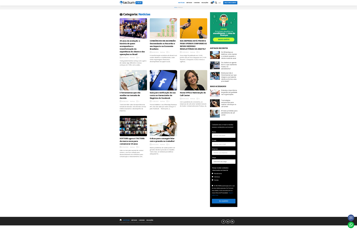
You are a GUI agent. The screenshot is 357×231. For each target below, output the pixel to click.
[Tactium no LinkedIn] (228, 222)
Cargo (214, 157)
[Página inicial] (121, 220)
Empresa (215, 149)
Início (175, 7)
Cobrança (217, 177)
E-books (197, 2)
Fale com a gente (230, 2)
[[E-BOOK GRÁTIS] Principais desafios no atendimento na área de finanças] (223, 28)
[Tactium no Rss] (232, 222)
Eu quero (223, 201)
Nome (214, 132)
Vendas (216, 180)
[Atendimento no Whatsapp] (351, 225)
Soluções (204, 2)
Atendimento (218, 173)
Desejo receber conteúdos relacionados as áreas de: (220, 169)
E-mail (214, 140)
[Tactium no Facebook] (223, 222)
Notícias (181, 2)
